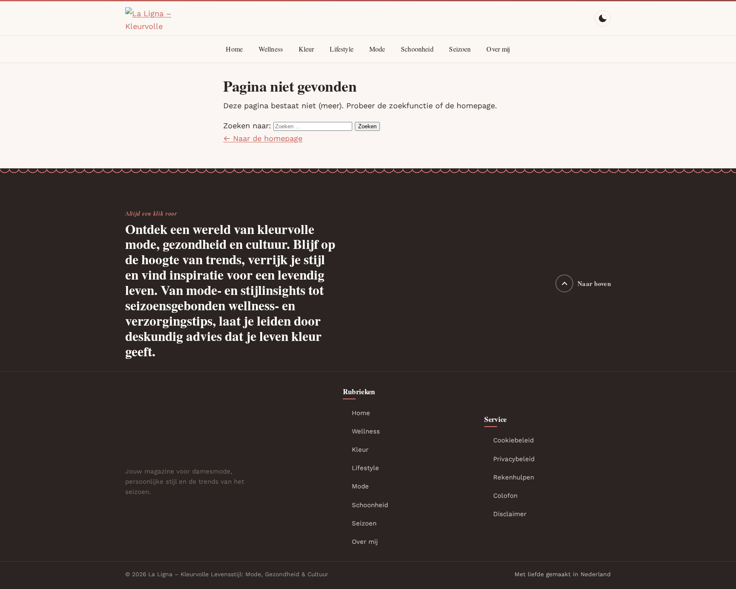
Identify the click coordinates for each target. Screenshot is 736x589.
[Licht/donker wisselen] (603, 18)
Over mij (498, 48)
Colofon (505, 495)
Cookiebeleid (513, 440)
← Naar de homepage (262, 138)
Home (234, 48)
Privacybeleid (514, 459)
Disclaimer (509, 514)
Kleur (306, 48)
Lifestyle (341, 48)
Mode (377, 48)
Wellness (271, 48)
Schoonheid (417, 48)
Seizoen (460, 48)
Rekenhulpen (513, 477)
